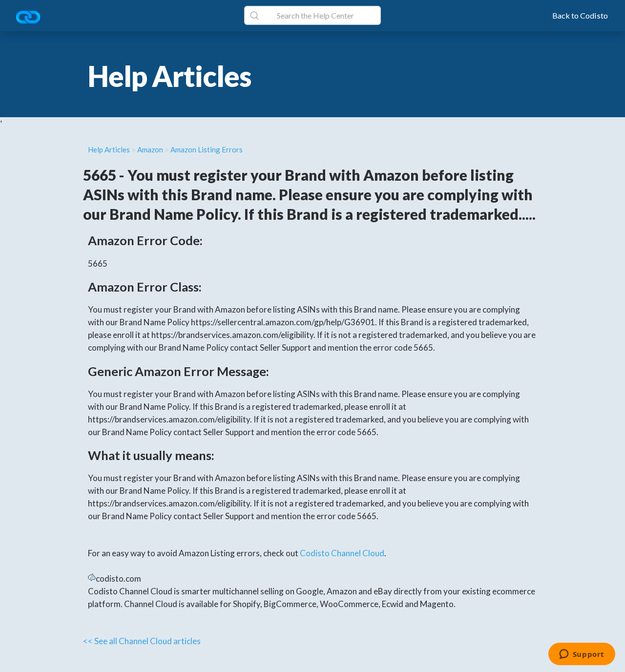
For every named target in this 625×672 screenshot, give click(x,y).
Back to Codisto (580, 15)
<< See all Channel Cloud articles (142, 641)
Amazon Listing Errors (206, 149)
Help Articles (109, 149)
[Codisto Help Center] (32, 18)
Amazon (150, 149)
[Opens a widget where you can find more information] (581, 655)
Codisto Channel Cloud (342, 553)
